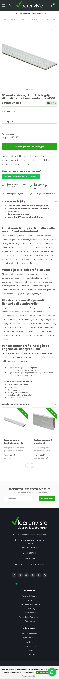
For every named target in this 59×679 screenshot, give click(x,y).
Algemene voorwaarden (29, 604)
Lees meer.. (25, 164)
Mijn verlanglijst (29, 646)
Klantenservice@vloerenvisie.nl (31, 564)
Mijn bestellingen (30, 638)
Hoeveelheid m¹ (9, 111)
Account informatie (29, 633)
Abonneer (48, 499)
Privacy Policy (29, 608)
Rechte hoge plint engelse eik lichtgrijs (42, 443)
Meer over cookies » (30, 676)
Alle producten (29, 654)
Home (6, 19)
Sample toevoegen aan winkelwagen (21, 176)
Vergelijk (29, 650)
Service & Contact (29, 596)
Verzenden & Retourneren (30, 617)
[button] (27, 89)
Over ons (29, 600)
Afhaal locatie (29, 621)
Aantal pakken (8, 121)
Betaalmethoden (29, 612)
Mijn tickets (29, 642)
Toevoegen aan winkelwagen (29, 146)
